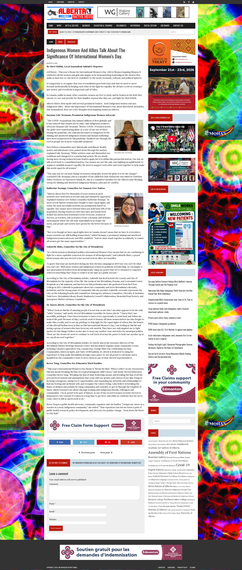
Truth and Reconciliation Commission (178, 510)
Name (52, 503)
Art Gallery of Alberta (168, 447)
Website (52, 519)
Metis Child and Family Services (183, 483)
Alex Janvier (171, 444)
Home (51, 25)
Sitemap (192, 567)
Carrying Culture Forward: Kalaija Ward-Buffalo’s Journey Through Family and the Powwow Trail (170, 283)
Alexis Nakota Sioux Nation (157, 444)
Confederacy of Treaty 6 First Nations (174, 461)
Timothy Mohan (153, 506)
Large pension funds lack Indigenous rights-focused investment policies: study (168, 310)
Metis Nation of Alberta (160, 486)
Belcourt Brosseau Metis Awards (178, 457)
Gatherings (135, 25)
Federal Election (160, 476)
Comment (53, 484)
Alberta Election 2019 (165, 441)
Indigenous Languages (159, 479)
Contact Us (178, 25)
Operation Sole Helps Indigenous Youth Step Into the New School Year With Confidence (170, 292)
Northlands (191, 500)
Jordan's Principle (166, 483)
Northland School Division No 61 (158, 503)
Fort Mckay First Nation (178, 476)
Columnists (121, 25)
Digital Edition (150, 25)
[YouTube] (193, 1)
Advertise (71, 2)
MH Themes (73, 567)
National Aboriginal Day (156, 490)
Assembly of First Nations (169, 452)
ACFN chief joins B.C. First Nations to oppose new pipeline (170, 329)
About (51, 2)
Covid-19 (183, 465)
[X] (184, 1)
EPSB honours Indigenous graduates (162, 323)
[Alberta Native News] (70, 13)
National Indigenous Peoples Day (177, 489)
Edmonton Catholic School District (175, 470)
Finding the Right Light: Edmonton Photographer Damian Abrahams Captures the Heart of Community (170, 346)
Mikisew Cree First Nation (181, 486)
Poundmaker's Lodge (186, 503)
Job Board (164, 25)
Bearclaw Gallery (157, 457)
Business (86, 25)
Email (52, 511)
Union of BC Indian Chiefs (171, 513)
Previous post (88, 452)
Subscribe (60, 2)
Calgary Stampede (154, 461)
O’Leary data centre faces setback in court (164, 317)
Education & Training (103, 25)
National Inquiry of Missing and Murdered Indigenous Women (173, 496)
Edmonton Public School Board (171, 473)
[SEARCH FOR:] (181, 31)
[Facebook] (189, 1)
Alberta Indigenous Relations (182, 441)
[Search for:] (172, 421)
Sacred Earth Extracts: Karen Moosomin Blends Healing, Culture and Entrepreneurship (169, 355)
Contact (81, 2)
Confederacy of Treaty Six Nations (161, 465)
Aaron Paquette (153, 441)
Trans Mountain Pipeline (167, 506)
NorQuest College (155, 499)
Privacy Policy (182, 567)
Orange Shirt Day (175, 503)
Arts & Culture (71, 25)
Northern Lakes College (175, 499)
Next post (105, 452)
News (59, 25)
